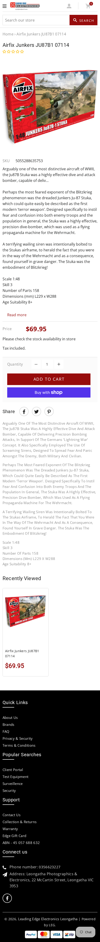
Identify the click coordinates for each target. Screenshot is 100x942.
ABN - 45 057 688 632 (21, 842)
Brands (8, 724)
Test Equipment (15, 776)
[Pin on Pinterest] (49, 411)
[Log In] (69, 6)
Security (9, 790)
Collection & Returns (20, 821)
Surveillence (13, 783)
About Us (10, 717)
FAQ (6, 731)
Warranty (10, 828)
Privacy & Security (18, 738)
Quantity (15, 364)
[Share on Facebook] (24, 411)
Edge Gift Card (14, 835)
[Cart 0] (88, 6)
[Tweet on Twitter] (36, 411)
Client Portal (13, 769)
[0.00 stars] (14, 51)
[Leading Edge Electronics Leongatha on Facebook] (7, 898)
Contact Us (11, 814)
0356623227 (49, 867)
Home (8, 34)
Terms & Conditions (19, 745)
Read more (17, 314)
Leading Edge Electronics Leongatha (48, 919)
